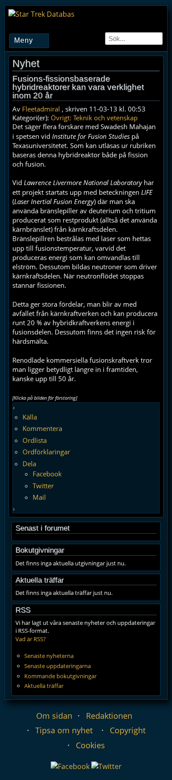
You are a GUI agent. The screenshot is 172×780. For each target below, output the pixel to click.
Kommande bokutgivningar (60, 676)
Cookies (90, 745)
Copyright (128, 730)
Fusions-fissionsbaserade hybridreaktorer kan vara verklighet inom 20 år (78, 87)
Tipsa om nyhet (64, 730)
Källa (29, 416)
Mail (39, 497)
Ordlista (34, 440)
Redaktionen (109, 715)
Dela (29, 463)
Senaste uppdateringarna (57, 666)
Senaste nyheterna (49, 656)
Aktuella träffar (44, 686)
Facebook (47, 473)
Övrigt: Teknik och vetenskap (94, 117)
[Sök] (156, 38)
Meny (23, 40)
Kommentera (42, 428)
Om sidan (54, 715)
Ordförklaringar (46, 451)
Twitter (43, 485)
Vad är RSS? (30, 639)
